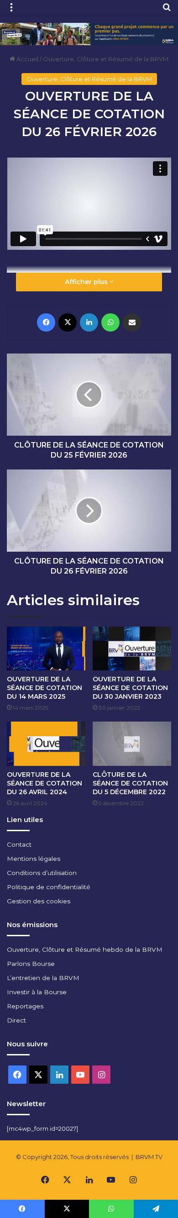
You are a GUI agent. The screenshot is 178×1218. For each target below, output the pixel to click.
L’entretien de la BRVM (43, 977)
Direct (16, 1020)
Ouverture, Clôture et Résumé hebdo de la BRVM (84, 949)
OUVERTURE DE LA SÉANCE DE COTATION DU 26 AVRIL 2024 (44, 783)
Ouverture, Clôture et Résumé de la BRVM (105, 59)
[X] (67, 322)
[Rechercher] (166, 10)
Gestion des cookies (38, 901)
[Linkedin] (89, 322)
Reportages (25, 1006)
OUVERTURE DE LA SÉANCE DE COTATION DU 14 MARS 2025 (44, 688)
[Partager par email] (132, 322)
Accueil (26, 59)
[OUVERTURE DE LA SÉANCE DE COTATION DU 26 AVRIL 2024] (46, 744)
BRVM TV (149, 1156)
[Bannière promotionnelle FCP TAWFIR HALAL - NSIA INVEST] (89, 33)
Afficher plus (87, 282)
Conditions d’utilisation (42, 872)
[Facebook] (46, 322)
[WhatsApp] (110, 322)
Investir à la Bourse (37, 992)
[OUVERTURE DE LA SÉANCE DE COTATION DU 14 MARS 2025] (46, 649)
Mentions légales (33, 858)
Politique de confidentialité (48, 887)
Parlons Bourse (31, 963)
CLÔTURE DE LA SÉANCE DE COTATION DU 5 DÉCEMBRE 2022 (130, 783)
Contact (19, 844)
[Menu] (11, 10)
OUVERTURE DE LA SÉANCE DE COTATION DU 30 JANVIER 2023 (130, 688)
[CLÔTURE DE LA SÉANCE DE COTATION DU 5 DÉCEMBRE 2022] (132, 744)
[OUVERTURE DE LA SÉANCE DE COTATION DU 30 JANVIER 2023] (132, 649)
